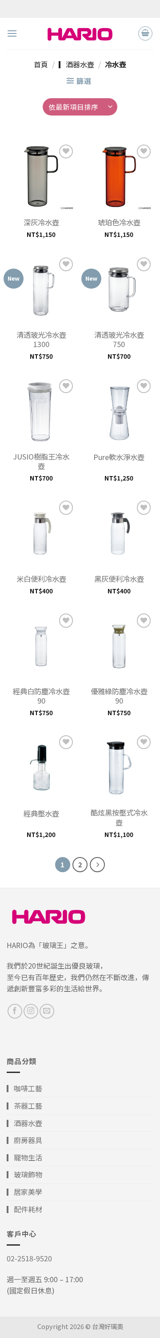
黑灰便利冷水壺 (119, 579)
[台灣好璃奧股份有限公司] (80, 33)
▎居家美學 (24, 1191)
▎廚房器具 (24, 1140)
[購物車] (145, 33)
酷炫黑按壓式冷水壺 (119, 817)
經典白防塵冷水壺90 (41, 696)
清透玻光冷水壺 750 (119, 339)
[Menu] (12, 33)
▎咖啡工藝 (24, 1088)
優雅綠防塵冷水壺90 (119, 696)
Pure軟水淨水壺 (118, 457)
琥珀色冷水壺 (119, 222)
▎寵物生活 (24, 1157)
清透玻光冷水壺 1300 (41, 339)
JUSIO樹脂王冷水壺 (41, 461)
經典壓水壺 (41, 813)
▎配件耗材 (24, 1209)
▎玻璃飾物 (24, 1174)
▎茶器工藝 (24, 1105)
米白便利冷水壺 (41, 579)
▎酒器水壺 (76, 64)
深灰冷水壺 (41, 222)
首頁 (41, 64)
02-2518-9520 (29, 1258)
